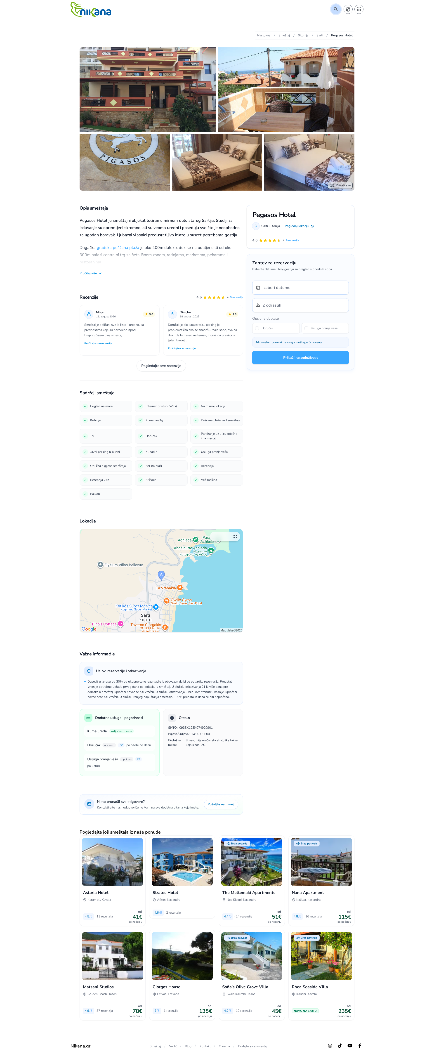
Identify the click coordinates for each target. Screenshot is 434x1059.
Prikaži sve (343, 185)
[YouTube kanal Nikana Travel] (350, 1045)
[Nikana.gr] (91, 9)
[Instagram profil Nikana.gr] (330, 1045)
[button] (219, 297)
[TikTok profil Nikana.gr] (340, 1045)
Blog (188, 1046)
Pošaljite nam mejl (221, 804)
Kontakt (205, 1046)
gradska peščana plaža (118, 247)
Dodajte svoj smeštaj (252, 1046)
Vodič (173, 1046)
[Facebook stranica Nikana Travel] (359, 1045)
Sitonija (274, 226)
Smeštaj (155, 1046)
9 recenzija (236, 297)
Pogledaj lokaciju (297, 226)
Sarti (264, 226)
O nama (224, 1046)
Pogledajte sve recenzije (161, 365)
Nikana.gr (80, 1046)
